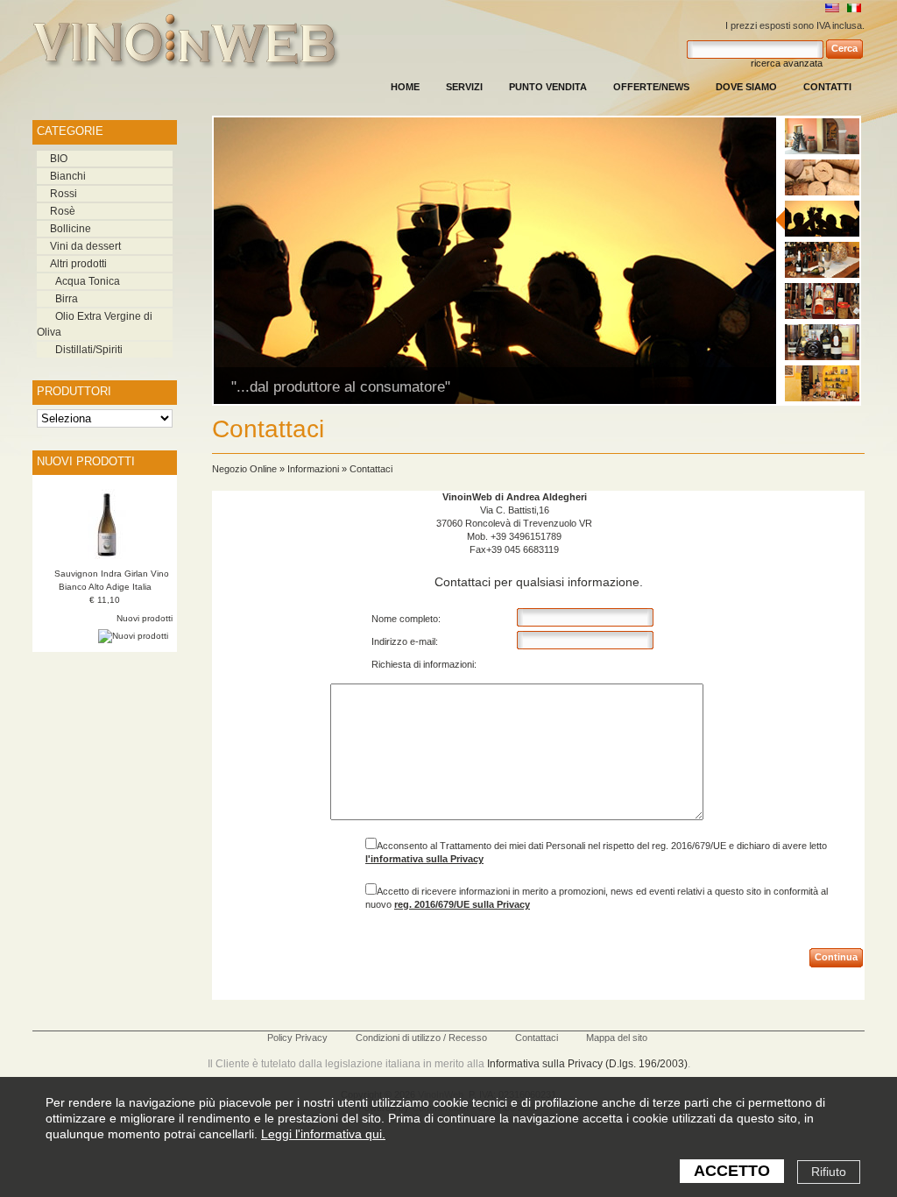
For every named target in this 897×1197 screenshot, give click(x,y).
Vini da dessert (85, 246)
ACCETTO (732, 1170)
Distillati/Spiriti (89, 350)
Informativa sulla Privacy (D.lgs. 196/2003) (587, 1064)
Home (405, 86)
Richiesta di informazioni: (424, 664)
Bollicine (70, 229)
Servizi (464, 86)
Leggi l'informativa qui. (323, 1134)
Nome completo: (406, 618)
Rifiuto (828, 1172)
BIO (58, 158)
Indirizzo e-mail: (404, 641)
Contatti (827, 86)
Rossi (63, 194)
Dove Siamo (746, 86)
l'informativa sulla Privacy (424, 858)
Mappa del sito (616, 1037)
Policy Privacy (297, 1037)
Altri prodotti (78, 264)
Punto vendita (548, 86)
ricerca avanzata (787, 63)
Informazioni (313, 469)
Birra (66, 299)
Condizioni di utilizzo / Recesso (421, 1037)
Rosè (62, 211)
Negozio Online (244, 469)
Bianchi (68, 176)
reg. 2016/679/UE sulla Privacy (462, 904)
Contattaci (371, 469)
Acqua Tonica (87, 281)
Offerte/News (651, 86)
